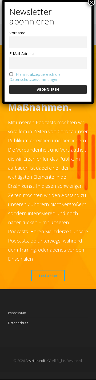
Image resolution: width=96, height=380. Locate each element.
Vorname (17, 32)
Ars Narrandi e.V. (38, 360)
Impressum (17, 312)
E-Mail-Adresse (22, 53)
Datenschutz (18, 322)
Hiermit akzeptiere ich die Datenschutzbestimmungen (35, 77)
